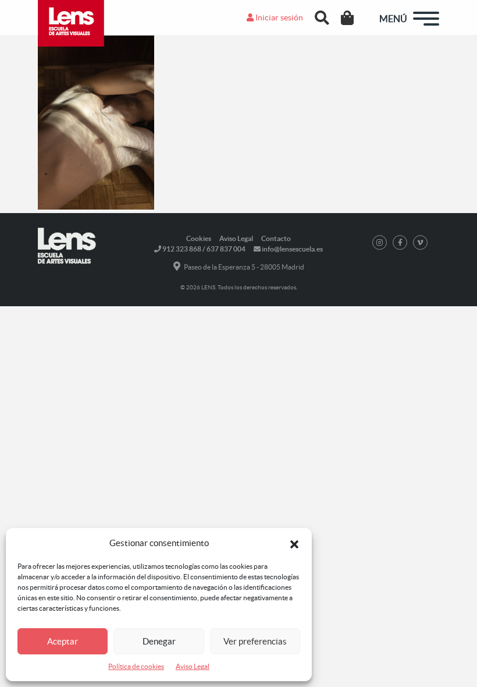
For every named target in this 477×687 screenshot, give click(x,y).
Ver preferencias (255, 641)
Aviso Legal (192, 666)
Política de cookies (136, 666)
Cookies (198, 238)
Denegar (159, 641)
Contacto (276, 238)
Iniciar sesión (278, 17)
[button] (294, 543)
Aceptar (62, 641)
